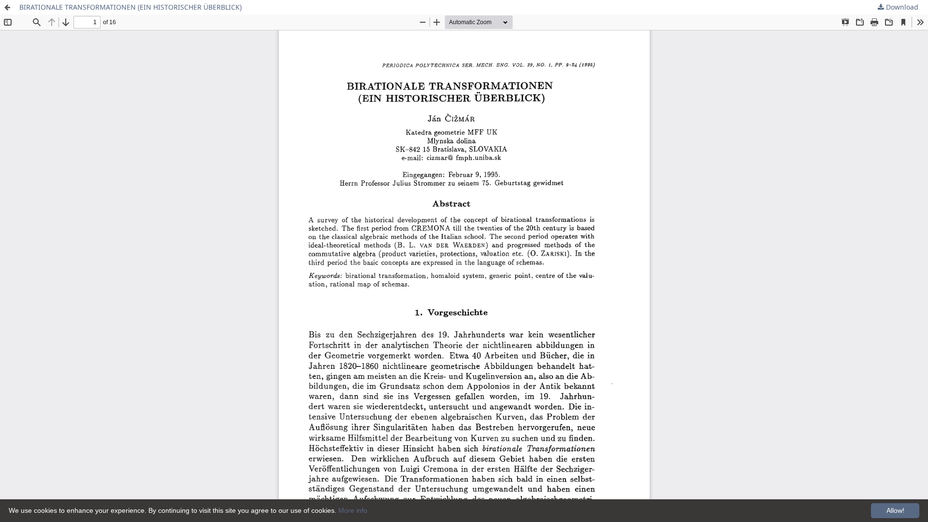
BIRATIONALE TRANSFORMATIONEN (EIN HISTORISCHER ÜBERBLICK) (130, 7)
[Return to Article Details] (7, 7)
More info (352, 510)
